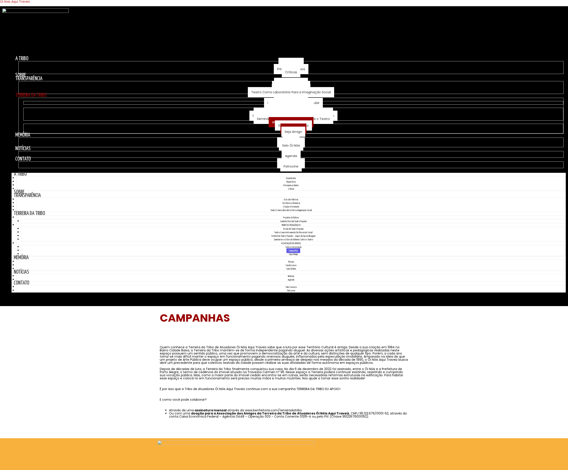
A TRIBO (21, 58)
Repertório (291, 182)
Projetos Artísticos (291, 217)
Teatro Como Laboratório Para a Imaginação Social (291, 92)
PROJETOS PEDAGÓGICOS (291, 225)
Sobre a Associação (293, 247)
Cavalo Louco (291, 265)
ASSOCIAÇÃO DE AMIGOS (291, 243)
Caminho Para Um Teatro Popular (293, 221)
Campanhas (293, 250)
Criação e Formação (291, 206)
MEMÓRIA (22, 135)
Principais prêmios (291, 185)
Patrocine (291, 166)
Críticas (291, 72)
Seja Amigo (293, 131)
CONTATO (23, 159)
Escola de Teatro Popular (293, 229)
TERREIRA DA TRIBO (31, 95)
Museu (291, 262)
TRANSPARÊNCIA (28, 78)
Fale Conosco (291, 287)
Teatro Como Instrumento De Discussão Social (293, 232)
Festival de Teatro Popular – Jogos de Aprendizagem (293, 236)
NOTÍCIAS (23, 148)
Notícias (291, 276)
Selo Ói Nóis (291, 145)
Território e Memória (291, 203)
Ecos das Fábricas (291, 199)
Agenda (291, 156)
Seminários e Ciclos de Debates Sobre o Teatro (293, 239)
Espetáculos (291, 178)
